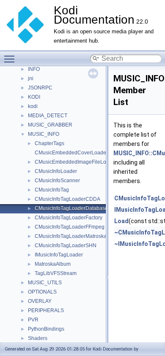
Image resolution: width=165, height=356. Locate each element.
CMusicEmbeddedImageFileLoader (76, 162)
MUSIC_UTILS (45, 283)
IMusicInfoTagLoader (59, 255)
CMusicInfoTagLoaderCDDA (67, 199)
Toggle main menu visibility (11, 58)
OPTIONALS (42, 292)
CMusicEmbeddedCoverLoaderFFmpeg (81, 153)
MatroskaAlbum (53, 264)
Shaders (37, 338)
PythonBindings (46, 329)
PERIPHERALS (46, 310)
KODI (34, 97)
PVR (33, 320)
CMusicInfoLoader (56, 171)
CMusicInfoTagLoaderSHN (65, 245)
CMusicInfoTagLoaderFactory (68, 218)
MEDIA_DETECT (47, 116)
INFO (34, 69)
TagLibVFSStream (56, 273)
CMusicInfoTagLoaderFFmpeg (69, 227)
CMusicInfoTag (52, 190)
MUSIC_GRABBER (50, 125)
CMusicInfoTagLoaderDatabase (71, 208)
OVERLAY (40, 301)
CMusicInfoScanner (57, 180)
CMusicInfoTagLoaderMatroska (71, 236)
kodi (33, 106)
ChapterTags (49, 143)
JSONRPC (40, 88)
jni (30, 78)
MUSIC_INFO (43, 134)
